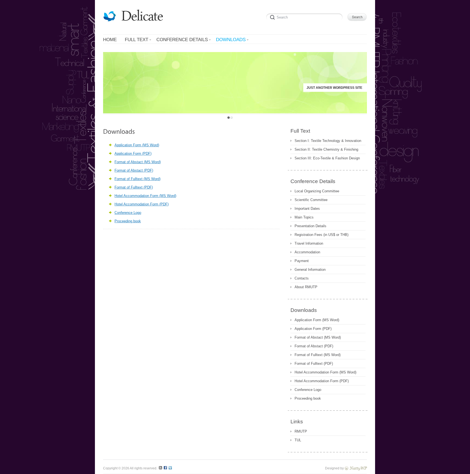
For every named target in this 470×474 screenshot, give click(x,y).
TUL (298, 440)
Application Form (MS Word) (137, 145)
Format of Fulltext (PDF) (134, 187)
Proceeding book (128, 221)
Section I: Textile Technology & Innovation (328, 141)
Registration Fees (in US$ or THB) (321, 235)
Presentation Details (310, 226)
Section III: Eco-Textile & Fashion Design (327, 158)
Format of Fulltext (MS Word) (137, 179)
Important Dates (307, 208)
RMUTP (301, 431)
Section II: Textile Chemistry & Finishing (326, 149)
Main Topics (304, 217)
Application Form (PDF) (133, 153)
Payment (302, 261)
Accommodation (307, 252)
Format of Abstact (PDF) (134, 170)
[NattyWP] (356, 468)
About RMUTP (306, 287)
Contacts (302, 278)
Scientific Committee (311, 200)
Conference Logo (128, 213)
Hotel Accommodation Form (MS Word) (145, 196)
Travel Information (309, 243)
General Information (310, 270)
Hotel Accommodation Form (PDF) (142, 204)
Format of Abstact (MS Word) (138, 162)
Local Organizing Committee (317, 191)
